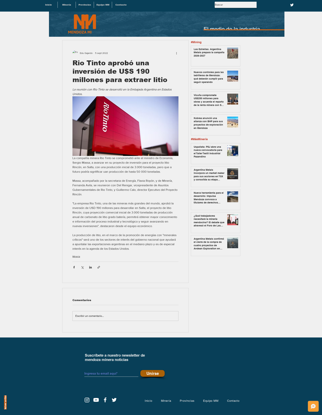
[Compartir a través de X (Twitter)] (82, 267)
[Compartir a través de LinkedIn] (90, 267)
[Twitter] (292, 5)
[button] (85, 5)
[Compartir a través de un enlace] (98, 267)
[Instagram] (87, 400)
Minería (76, 256)
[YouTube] (96, 400)
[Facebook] (105, 400)
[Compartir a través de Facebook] (74, 267)
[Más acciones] (176, 53)
